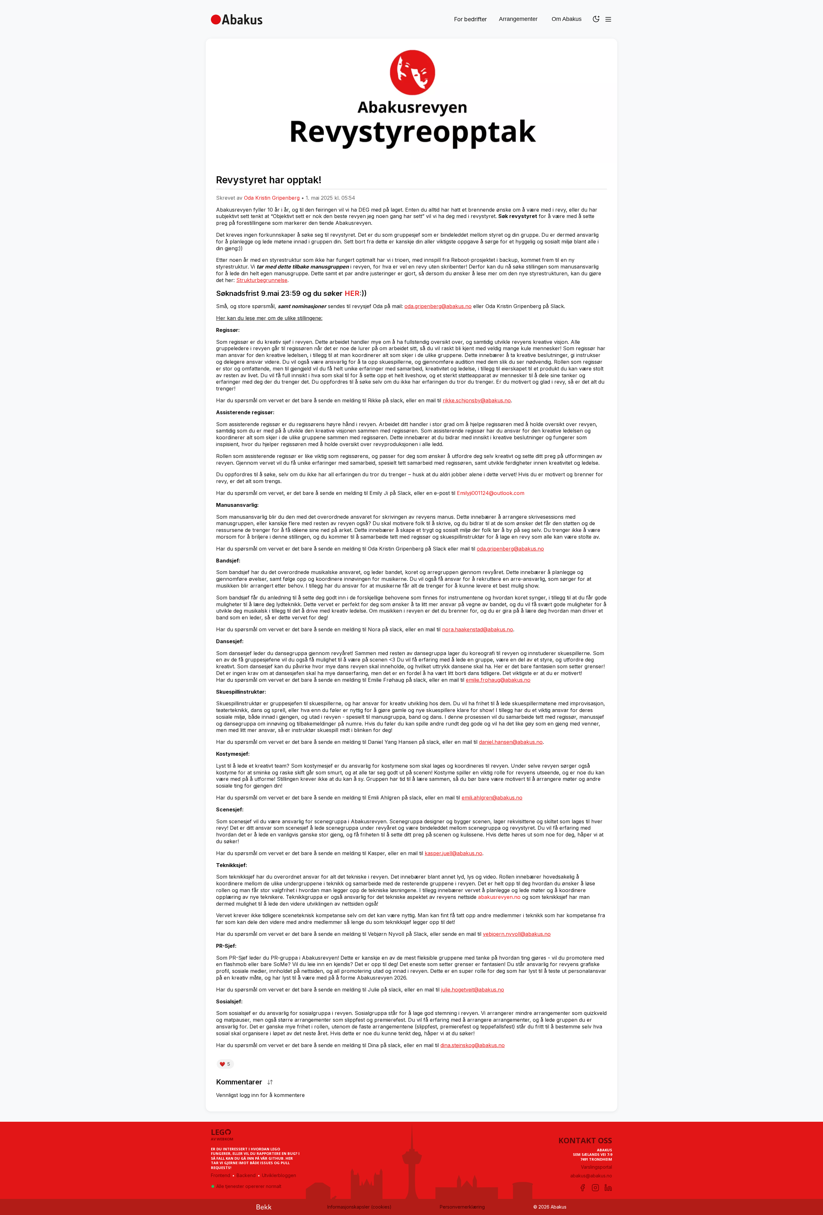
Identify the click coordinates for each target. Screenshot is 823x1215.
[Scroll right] (605, 189)
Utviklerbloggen (279, 1175)
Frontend (220, 1175)
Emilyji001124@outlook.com (490, 493)
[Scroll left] (217, 189)
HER (352, 293)
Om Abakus (567, 19)
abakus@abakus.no (591, 1175)
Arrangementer (518, 19)
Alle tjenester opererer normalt (248, 1186)
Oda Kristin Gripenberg (272, 198)
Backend (246, 1175)
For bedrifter (470, 19)
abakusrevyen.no (499, 897)
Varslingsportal (596, 1167)
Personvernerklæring (462, 1207)
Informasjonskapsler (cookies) (359, 1207)
